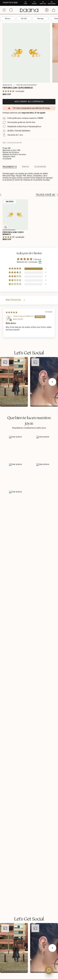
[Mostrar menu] (4, 10)
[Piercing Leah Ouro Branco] (15, 214)
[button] (9, 91)
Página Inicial (7, 85)
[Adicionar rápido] (5, 227)
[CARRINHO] (53, 10)
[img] (11, 312)
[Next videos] (52, 382)
